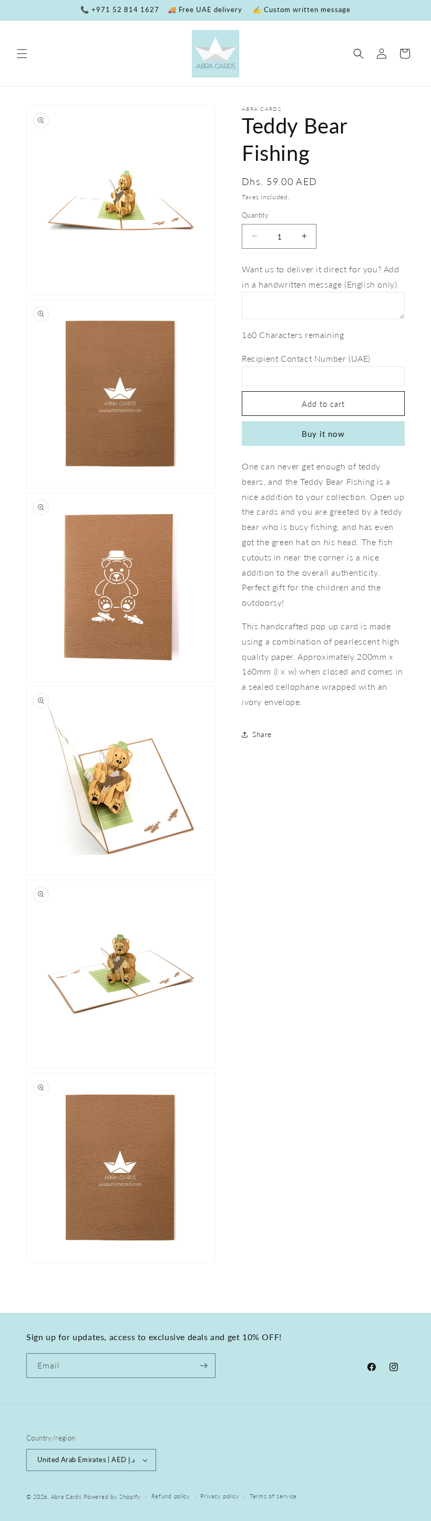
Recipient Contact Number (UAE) (306, 358)
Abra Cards (66, 1496)
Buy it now (323, 433)
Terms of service (273, 1496)
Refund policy (170, 1496)
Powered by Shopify (112, 1496)
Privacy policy (219, 1496)
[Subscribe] (203, 1365)
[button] (22, 53)
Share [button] (262, 734)
